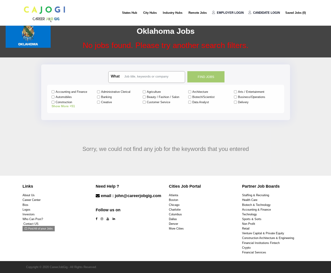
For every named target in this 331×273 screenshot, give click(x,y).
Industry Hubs (172, 12)
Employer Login (230, 12)
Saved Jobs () (295, 12)
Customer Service (158, 102)
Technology (249, 214)
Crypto (246, 247)
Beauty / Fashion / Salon (163, 97)
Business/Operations (251, 97)
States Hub (129, 12)
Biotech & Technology (256, 205)
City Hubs (150, 12)
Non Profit (248, 223)
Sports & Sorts (251, 219)
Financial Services (254, 252)
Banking (106, 97)
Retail (245, 228)
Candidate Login (266, 12)
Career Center (32, 200)
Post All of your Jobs (40, 228)
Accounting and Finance (71, 91)
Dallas (173, 219)
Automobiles (64, 97)
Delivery (243, 102)
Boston (173, 200)
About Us (29, 195)
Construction (64, 102)
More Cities (176, 228)
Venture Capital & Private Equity (263, 233)
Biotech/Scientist (203, 97)
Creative (106, 102)
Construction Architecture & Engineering (268, 238)
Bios (25, 205)
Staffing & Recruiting (255, 195)
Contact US (31, 223)
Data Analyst (200, 102)
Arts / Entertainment (251, 91)
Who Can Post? (33, 219)
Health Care (249, 200)
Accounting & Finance (256, 209)
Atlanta (173, 195)
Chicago (174, 205)
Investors (29, 214)
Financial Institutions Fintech (261, 243)
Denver (173, 223)
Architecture (200, 91)
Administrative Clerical (115, 91)
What (115, 76)
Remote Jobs (197, 12)
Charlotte (175, 209)
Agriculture (154, 91)
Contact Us (107, 204)
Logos (26, 209)
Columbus (175, 214)
